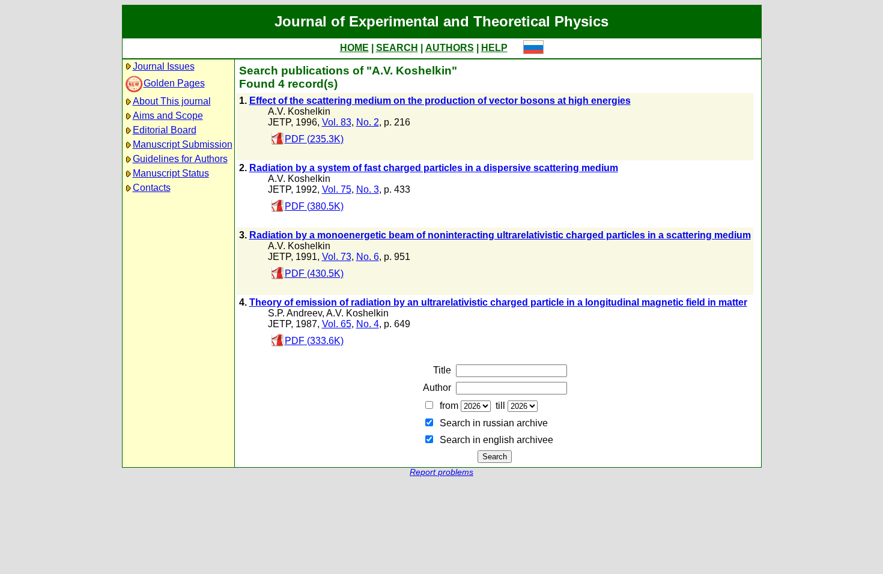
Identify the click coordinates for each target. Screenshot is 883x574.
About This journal (172, 101)
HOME (354, 48)
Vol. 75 (336, 189)
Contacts (152, 188)
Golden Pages (174, 83)
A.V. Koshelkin (299, 111)
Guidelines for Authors (180, 159)
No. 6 (367, 257)
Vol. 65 (336, 324)
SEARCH (397, 48)
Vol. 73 (336, 257)
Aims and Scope (168, 115)
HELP (494, 48)
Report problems (441, 472)
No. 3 (367, 189)
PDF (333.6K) (314, 341)
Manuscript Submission (182, 144)
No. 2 (367, 122)
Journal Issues (164, 66)
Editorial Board (164, 130)
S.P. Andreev (295, 313)
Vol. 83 (336, 122)
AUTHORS (449, 48)
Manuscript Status (171, 173)
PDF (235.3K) (314, 139)
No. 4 (367, 324)
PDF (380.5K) (314, 206)
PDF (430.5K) (314, 273)
